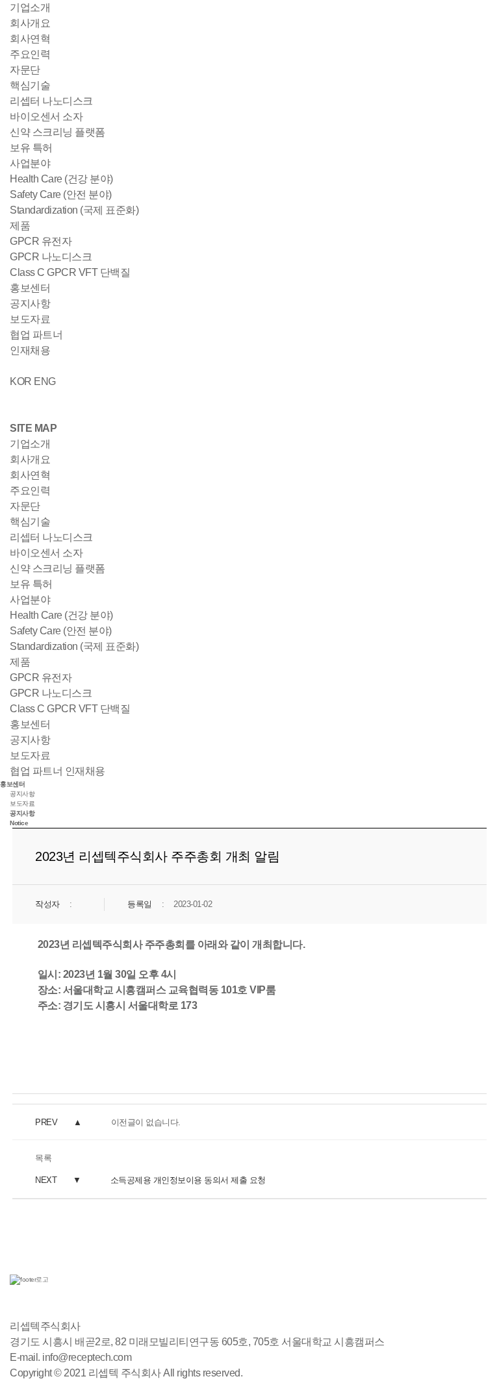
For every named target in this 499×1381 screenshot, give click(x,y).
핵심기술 (30, 85)
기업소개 (30, 7)
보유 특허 (31, 147)
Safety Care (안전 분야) (61, 194)
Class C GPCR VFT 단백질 (70, 272)
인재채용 (30, 350)
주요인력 (30, 54)
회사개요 (30, 23)
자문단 (25, 69)
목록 (43, 1158)
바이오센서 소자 (46, 116)
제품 (20, 225)
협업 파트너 (36, 334)
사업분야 (30, 163)
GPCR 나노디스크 (51, 256)
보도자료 (30, 319)
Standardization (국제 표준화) (74, 210)
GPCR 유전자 (40, 241)
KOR (21, 381)
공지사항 (30, 303)
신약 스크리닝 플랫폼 (57, 132)
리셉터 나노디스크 (51, 100)
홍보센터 (30, 287)
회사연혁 (30, 38)
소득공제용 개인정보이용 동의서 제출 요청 (188, 1180)
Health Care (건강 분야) (61, 178)
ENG (45, 381)
